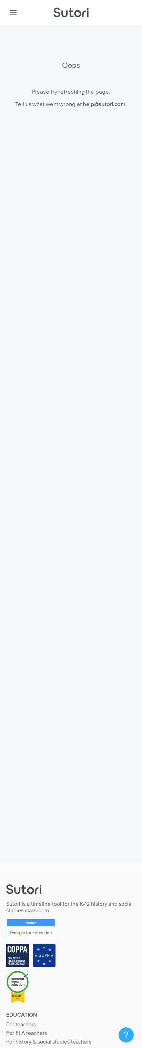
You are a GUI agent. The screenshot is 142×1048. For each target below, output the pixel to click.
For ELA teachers (26, 1033)
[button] (13, 12)
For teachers (21, 1024)
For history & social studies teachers (48, 1041)
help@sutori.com (104, 104)
